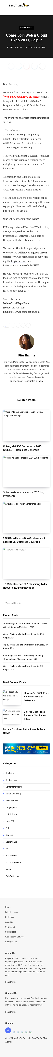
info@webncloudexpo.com (25, 311)
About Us (9, 922)
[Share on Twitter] (19, 66)
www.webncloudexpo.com (26, 256)
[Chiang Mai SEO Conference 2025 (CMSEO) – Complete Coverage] (26, 425)
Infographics (11, 807)
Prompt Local (11, 942)
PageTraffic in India (33, 381)
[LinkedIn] (34, 66)
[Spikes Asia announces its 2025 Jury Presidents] (26, 471)
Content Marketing (14, 787)
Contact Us (10, 927)
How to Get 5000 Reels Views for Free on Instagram (36, 697)
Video (8, 869)
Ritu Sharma (16, 47)
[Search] (45, 6)
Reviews (9, 835)
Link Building (11, 814)
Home (8, 907)
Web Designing (12, 876)
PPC (7, 828)
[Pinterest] (27, 66)
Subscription (10, 932)
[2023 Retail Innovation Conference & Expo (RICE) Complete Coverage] (26, 517)
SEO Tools (9, 917)
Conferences (26, 28)
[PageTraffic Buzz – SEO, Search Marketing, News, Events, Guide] (19, 5)
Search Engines (13, 842)
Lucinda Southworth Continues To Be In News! (24, 731)
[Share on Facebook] (11, 66)
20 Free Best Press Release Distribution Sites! (35, 715)
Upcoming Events (13, 862)
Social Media (11, 855)
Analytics (10, 773)
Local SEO (10, 821)
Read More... (10, 982)
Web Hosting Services (14, 937)
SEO (7, 849)
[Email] (42, 66)
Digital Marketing (13, 794)
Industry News (12, 801)
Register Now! (18, 261)
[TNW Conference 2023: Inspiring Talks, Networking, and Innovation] (26, 563)
